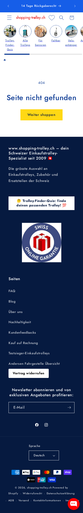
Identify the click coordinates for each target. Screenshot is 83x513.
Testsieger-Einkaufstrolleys (29, 353)
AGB (11, 500)
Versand (24, 500)
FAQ (12, 291)
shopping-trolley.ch (39, 488)
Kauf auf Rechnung (23, 343)
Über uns (16, 312)
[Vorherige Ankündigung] (8, 6)
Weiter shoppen (41, 114)
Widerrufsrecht (32, 493)
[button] (9, 18)
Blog (12, 301)
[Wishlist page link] (52, 18)
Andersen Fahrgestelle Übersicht (34, 363)
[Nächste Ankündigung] (75, 6)
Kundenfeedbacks (22, 332)
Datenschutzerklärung (60, 493)
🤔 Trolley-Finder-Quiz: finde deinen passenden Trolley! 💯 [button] (41, 203)
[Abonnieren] (69, 407)
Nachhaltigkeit (20, 322)
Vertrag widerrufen (28, 373)
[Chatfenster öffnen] (74, 504)
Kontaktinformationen (47, 500)
